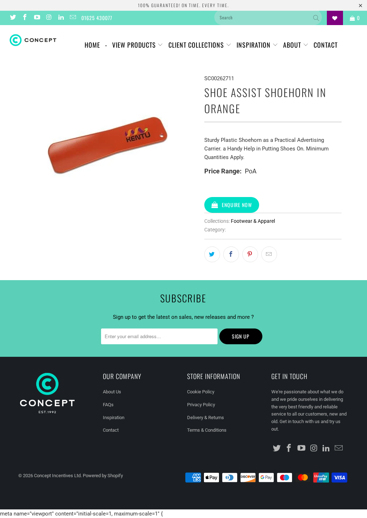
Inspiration (254, 44)
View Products (135, 44)
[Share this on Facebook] (231, 254)
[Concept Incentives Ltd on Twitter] (12, 18)
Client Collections (197, 44)
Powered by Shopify (103, 475)
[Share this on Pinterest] (250, 254)
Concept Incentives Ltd (57, 475)
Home (92, 44)
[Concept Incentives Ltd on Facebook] (24, 18)
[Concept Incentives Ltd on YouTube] (36, 18)
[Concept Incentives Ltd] (33, 40)
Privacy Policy (201, 404)
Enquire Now (237, 204)
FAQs (108, 404)
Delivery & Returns (205, 417)
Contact (326, 44)
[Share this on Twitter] (212, 254)
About (293, 44)
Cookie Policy (200, 391)
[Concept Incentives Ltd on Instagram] (48, 18)
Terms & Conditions (207, 430)
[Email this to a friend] (269, 254)
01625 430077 (96, 17)
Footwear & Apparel (253, 221)
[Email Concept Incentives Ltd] (72, 18)
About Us (112, 391)
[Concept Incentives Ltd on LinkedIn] (60, 18)
